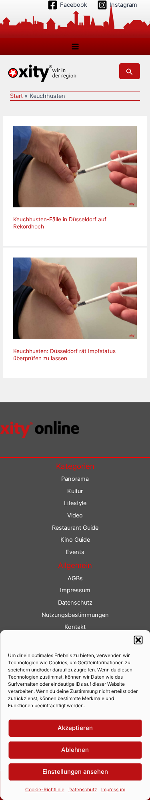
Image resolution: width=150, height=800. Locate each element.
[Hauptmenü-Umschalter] (75, 46)
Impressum (113, 789)
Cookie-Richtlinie (44, 789)
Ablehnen (75, 749)
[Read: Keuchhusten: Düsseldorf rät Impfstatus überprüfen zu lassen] (75, 298)
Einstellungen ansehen (75, 771)
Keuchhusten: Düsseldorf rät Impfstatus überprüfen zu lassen (64, 354)
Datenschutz (82, 789)
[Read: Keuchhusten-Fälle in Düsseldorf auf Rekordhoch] (75, 166)
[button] (138, 640)
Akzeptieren (75, 728)
